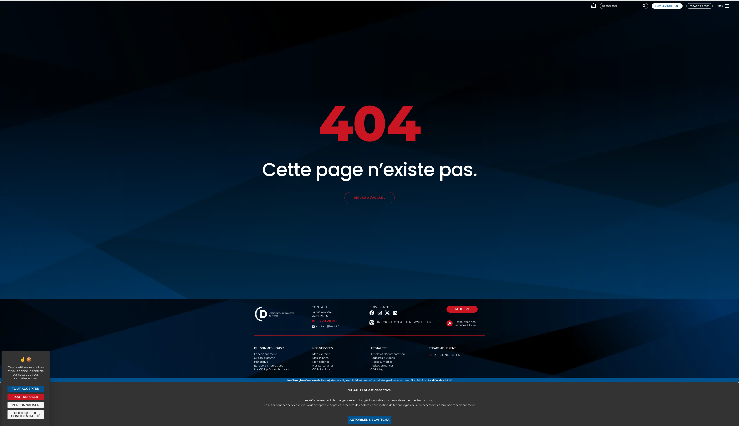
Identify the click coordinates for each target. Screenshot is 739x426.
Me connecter (447, 355)
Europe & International (269, 365)
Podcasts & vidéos (382, 358)
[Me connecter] (430, 355)
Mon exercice (321, 354)
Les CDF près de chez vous (272, 369)
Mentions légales (340, 380)
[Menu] (727, 6)
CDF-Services (321, 369)
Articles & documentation (387, 354)
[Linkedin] (395, 312)
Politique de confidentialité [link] (25, 414)
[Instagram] (379, 312)
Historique (261, 361)
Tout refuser (25, 397)
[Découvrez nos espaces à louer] (449, 323)
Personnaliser (25, 405)
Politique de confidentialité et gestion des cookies (380, 380)
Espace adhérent (667, 5)
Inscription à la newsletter (404, 322)
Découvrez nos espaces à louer (466, 323)
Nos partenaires (323, 365)
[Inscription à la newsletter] (372, 322)
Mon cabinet (320, 361)
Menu (719, 5)
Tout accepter (25, 389)
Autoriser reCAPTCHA (369, 420)
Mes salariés (320, 358)
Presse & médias (381, 361)
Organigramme (264, 358)
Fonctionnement (265, 354)
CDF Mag (376, 369)
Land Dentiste (436, 380)
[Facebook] (372, 312)
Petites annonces (382, 365)
